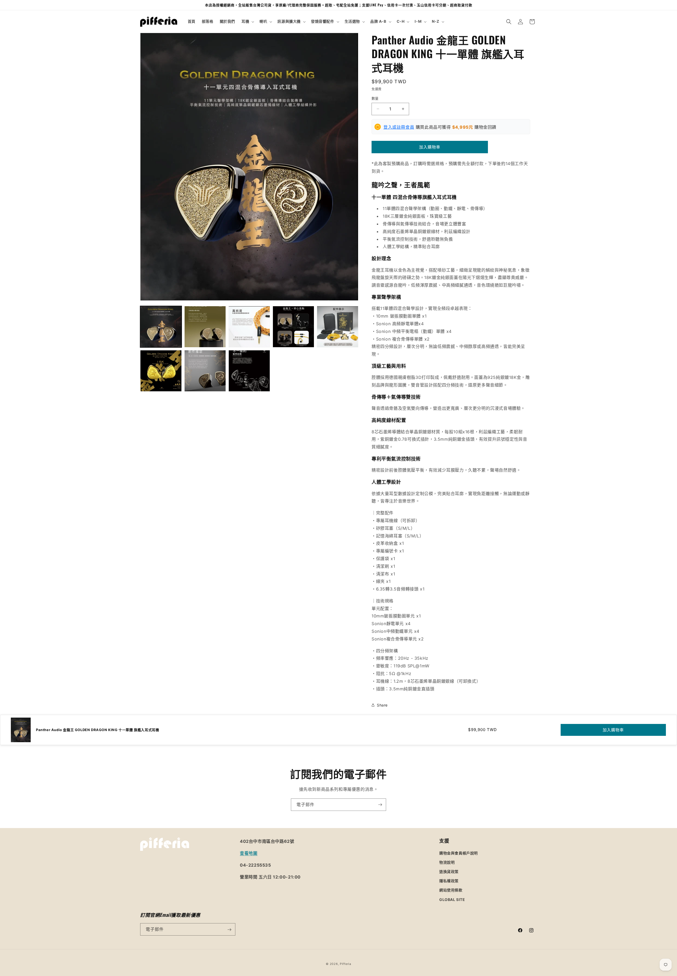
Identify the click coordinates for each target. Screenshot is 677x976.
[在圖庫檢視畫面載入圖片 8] (249, 371)
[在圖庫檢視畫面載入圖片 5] (337, 326)
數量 (375, 98)
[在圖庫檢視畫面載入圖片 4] (293, 326)
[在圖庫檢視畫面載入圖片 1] (161, 326)
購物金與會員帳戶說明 (458, 852)
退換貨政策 (449, 871)
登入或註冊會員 (398, 127)
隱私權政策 (449, 881)
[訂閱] (380, 804)
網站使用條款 (451, 890)
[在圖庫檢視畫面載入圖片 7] (205, 371)
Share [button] (382, 705)
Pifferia (345, 964)
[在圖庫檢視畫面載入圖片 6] (161, 371)
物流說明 (447, 862)
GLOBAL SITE (452, 899)
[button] (247, 21)
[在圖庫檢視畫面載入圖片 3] (249, 326)
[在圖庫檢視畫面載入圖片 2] (205, 326)
